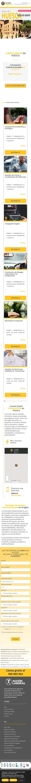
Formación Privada (9, 711)
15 (18, 401)
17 (24, 401)
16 (21, 401)
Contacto (6, 716)
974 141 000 (16, 495)
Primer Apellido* (5, 567)
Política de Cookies (9, 729)
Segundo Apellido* (6, 573)
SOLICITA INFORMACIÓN (15, 86)
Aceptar (5, 780)
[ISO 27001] (10, 765)
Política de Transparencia (11, 739)
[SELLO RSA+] (21, 765)
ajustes (22, 777)
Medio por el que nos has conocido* (11, 602)
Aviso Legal (7, 727)
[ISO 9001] (5, 765)
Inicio (3, 102)
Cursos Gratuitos (8, 709)
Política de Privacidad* (16, 629)
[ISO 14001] (2, 765)
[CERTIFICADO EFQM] (13, 765)
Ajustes (21, 780)
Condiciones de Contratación (12, 736)
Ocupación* (4, 607)
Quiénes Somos (8, 714)
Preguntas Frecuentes (10, 734)
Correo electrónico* (6, 578)
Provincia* (4, 590)
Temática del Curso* (6, 596)
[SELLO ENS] (24, 765)
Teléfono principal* (6, 584)
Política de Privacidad (10, 732)
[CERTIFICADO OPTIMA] (17, 765)
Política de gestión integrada (12, 743)
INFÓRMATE (15, 152)
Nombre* (3, 560)
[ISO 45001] (7, 765)
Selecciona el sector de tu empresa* (11, 613)
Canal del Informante (10, 752)
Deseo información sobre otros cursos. (13, 632)
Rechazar (13, 780)
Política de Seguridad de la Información (15, 741)
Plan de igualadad (9, 745)
